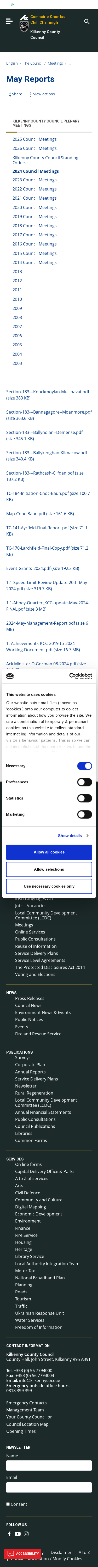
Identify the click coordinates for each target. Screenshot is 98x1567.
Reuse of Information (36, 946)
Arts (19, 1185)
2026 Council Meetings (35, 148)
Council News (28, 1005)
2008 (17, 317)
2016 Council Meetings (35, 244)
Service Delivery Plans (36, 953)
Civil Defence (27, 1193)
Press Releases (29, 998)
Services (15, 1159)
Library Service (29, 1256)
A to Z (84, 1552)
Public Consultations (35, 939)
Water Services (29, 1320)
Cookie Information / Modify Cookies (46, 1559)
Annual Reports (30, 1072)
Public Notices (29, 1019)
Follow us (16, 1525)
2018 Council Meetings (35, 226)
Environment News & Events (43, 1012)
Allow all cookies (49, 852)
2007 (17, 326)
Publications (19, 1052)
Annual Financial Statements (43, 1112)
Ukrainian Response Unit (39, 1313)
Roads (21, 1292)
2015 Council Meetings (35, 253)
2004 (17, 354)
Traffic (21, 1306)
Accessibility (27, 1553)
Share (17, 93)
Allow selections (49, 869)
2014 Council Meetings (35, 262)
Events (21, 1027)
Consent (19, 1504)
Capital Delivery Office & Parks (44, 1171)
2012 (17, 281)
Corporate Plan (30, 1064)
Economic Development (38, 1214)
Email (11, 1477)
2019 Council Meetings (35, 216)
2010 (17, 299)
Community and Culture (38, 1200)
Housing (23, 1242)
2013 (17, 271)
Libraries (23, 1133)
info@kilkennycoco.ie (39, 1380)
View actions (44, 93)
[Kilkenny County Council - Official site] (18, 23)
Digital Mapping (30, 1207)
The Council (32, 63)
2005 (17, 345)
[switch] (84, 782)
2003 (17, 363)
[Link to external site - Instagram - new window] (26, 1533)
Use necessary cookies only (49, 886)
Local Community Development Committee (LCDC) (46, 915)
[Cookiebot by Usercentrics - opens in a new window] (70, 676)
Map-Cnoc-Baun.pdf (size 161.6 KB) (40, 514)
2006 (17, 336)
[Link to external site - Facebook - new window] (9, 1533)
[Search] (86, 21)
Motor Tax (25, 1271)
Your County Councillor (29, 1417)
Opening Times (21, 1431)
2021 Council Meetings (35, 198)
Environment (28, 1221)
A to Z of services (31, 1178)
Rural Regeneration (34, 1093)
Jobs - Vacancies (31, 905)
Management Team (25, 1410)
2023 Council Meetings (35, 180)
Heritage (23, 1249)
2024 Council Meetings (36, 171)
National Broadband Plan (40, 1278)
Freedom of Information (38, 1327)
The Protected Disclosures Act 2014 (50, 967)
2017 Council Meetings (35, 235)
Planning (23, 1285)
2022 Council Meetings (35, 189)
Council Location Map (27, 1424)
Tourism (23, 1299)
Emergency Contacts (26, 1403)
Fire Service (26, 1235)
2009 (17, 308)
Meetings (55, 63)
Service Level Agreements (40, 960)
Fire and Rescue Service (38, 1034)
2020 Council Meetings (35, 207)
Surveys (23, 1057)
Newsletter (26, 1086)
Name (12, 1455)
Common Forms (31, 1140)
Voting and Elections (35, 974)
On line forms (28, 1164)
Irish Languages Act (34, 898)
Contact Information (28, 1346)
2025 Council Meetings (35, 139)
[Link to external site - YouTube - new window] (18, 1533)
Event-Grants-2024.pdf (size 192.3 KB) (42, 568)
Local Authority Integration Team (47, 1264)
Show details (70, 835)
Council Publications (35, 1126)
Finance (22, 1228)
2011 (17, 290)
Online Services (30, 932)
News (11, 993)
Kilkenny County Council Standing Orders (45, 160)
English (12, 63)
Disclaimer (61, 1552)
